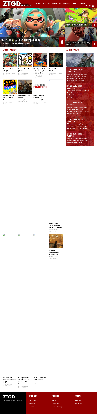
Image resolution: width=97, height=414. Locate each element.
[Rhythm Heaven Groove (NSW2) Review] (10, 87)
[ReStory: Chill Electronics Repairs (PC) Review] (10, 305)
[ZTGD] (17, 6)
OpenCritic (56, 403)
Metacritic (56, 400)
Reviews (38, 4)
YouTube (78, 403)
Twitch (31, 407)
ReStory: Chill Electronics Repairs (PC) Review (9, 380)
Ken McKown (6, 73)
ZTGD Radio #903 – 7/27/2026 (75, 120)
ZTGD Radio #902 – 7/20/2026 (75, 135)
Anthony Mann (52, 73)
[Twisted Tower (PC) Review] (56, 60)
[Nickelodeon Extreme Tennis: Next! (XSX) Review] (56, 150)
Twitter (78, 400)
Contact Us (67, 4)
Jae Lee (5, 102)
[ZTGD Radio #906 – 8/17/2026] (80, 61)
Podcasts (32, 400)
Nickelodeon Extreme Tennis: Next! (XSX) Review (55, 225)
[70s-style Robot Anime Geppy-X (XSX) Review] (40, 60)
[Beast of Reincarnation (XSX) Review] (56, 241)
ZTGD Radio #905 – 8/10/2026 (75, 87)
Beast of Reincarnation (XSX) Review (54, 252)
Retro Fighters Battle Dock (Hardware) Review (40, 98)
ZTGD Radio (46, 4)
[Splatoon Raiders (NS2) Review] (10, 60)
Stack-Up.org (57, 407)
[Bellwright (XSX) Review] (25, 87)
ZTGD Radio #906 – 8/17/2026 (75, 70)
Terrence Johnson (23, 73)
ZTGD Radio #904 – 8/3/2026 (75, 104)
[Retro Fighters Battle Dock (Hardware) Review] (40, 87)
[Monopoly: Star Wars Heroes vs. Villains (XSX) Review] (25, 305)
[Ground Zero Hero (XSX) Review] (25, 60)
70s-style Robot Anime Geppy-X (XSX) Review (39, 71)
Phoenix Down (56, 4)
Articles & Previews (79, 4)
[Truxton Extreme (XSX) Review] (40, 305)
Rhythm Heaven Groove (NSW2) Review (8, 98)
